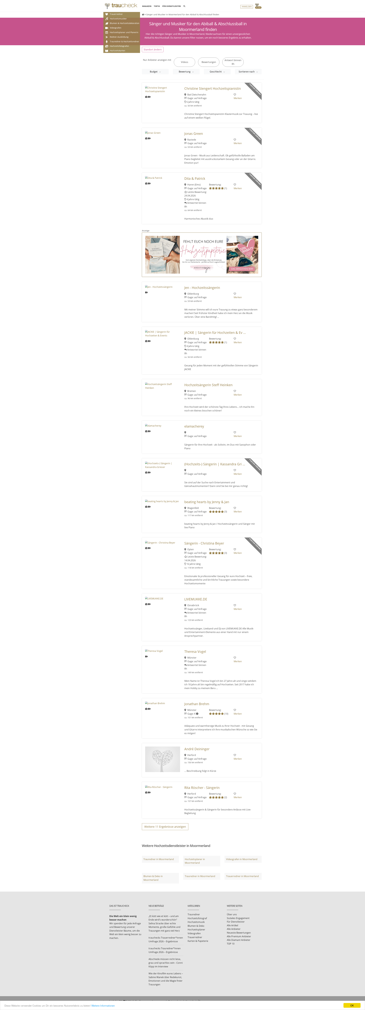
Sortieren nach (247, 71)
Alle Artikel (232, 925)
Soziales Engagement (238, 918)
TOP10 (157, 6)
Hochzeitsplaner (196, 929)
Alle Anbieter (234, 929)
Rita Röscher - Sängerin (202, 787)
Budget (154, 71)
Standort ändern (153, 49)
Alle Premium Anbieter (239, 936)
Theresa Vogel (195, 651)
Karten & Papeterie (198, 941)
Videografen (194, 933)
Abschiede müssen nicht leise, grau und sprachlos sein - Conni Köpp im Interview (166, 963)
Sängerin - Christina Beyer (204, 543)
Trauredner (194, 914)
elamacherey (194, 426)
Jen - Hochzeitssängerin (202, 287)
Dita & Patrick (194, 178)
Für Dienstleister (236, 921)
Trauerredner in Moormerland (242, 876)
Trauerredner (195, 937)
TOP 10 (230, 943)
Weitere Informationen (103, 1005)
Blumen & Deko (196, 925)
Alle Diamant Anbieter (238, 940)
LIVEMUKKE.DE (195, 599)
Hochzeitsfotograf (197, 918)
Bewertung (185, 71)
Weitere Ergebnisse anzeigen (165, 827)
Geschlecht (216, 71)
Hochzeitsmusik (196, 922)
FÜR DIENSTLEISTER (171, 6)
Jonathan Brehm (196, 704)
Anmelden (247, 6)
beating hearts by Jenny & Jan (206, 502)
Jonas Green (193, 133)
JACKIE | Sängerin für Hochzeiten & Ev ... (215, 332)
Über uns (232, 914)
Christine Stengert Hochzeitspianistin (212, 88)
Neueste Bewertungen (239, 932)
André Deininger (196, 749)
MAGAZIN (146, 6)
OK (352, 1005)
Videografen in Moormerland (241, 859)
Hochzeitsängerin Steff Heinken (208, 385)
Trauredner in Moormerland (158, 859)
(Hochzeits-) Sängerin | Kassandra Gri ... (214, 464)
